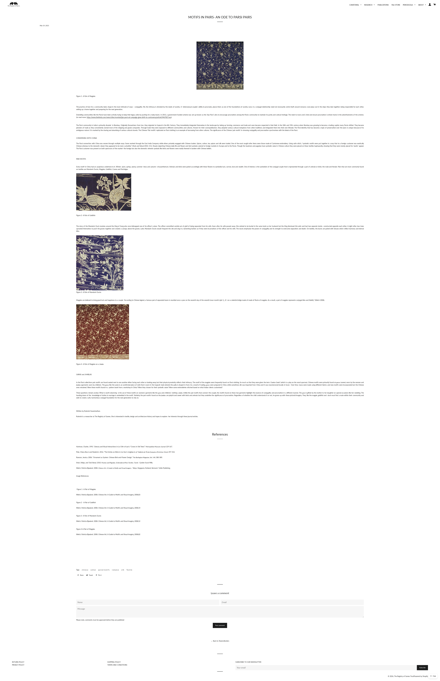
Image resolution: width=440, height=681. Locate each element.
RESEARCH (368, 5)
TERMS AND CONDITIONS (117, 665)
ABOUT (421, 5)
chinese (85, 570)
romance (115, 570)
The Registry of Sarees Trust (404, 676)
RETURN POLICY (18, 662)
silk (122, 570)
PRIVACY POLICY (18, 665)
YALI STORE (395, 5)
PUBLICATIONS (383, 5)
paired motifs (104, 570)
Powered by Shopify (421, 676)
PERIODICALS (408, 5)
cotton (93, 570)
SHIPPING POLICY (114, 662)
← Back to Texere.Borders (220, 641)
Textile (129, 570)
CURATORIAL (354, 5)
